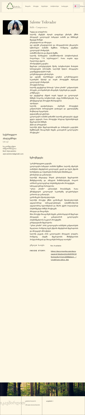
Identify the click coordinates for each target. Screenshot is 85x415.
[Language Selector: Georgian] (76, 6)
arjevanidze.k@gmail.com (13, 154)
